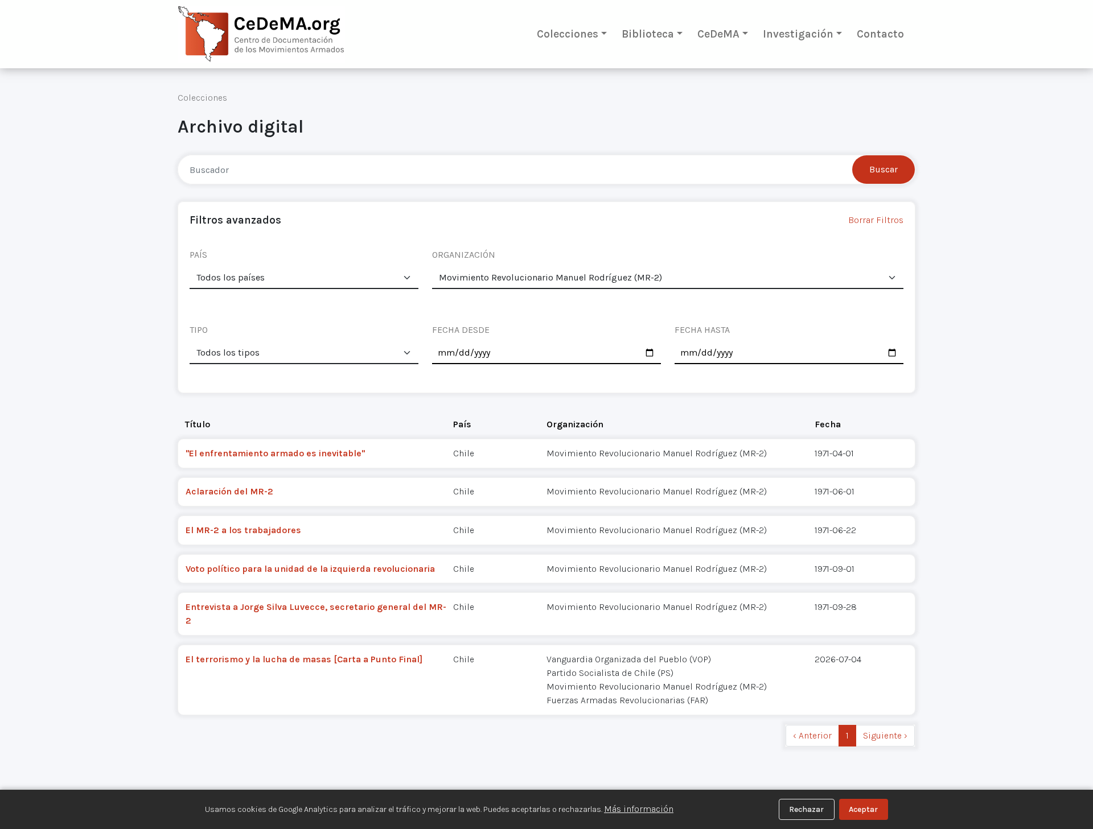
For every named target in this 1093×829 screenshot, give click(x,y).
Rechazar (806, 809)
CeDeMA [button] (718, 33)
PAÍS (198, 254)
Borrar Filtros (875, 220)
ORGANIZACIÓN (463, 254)
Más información (638, 808)
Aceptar (863, 809)
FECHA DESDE (461, 329)
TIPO (199, 329)
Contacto (880, 33)
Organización (574, 424)
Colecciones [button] (567, 33)
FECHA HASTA (702, 329)
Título (197, 424)
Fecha (828, 424)
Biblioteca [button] (648, 33)
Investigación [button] (798, 33)
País (462, 424)
